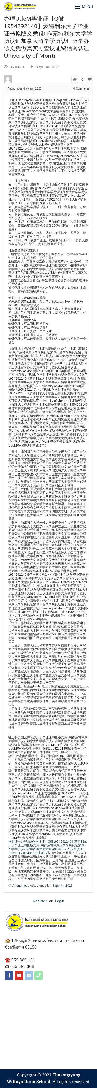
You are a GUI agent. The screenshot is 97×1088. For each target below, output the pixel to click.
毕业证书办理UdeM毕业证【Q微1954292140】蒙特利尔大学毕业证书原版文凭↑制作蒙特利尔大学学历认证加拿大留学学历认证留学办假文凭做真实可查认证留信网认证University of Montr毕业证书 (47, 847)
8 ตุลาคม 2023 (62, 885)
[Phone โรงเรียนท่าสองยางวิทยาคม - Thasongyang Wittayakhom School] (38, 975)
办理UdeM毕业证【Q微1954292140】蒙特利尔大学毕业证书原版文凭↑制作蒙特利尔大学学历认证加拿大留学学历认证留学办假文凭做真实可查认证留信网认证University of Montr (48, 37)
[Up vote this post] (74, 79)
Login (59, 901)
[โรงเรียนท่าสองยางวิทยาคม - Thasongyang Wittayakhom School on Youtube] (19, 975)
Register (40, 901)
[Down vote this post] (89, 79)
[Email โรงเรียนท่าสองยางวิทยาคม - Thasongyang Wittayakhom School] (29, 975)
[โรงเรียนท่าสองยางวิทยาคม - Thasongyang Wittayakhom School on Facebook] (9, 975)
